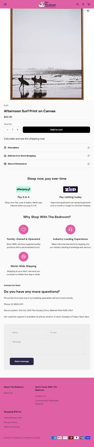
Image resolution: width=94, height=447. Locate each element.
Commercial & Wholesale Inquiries (47, 402)
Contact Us (40, 396)
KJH (6, 105)
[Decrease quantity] (7, 130)
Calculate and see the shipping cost (24, 138)
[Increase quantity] (17, 130)
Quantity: (8, 124)
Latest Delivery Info (13, 417)
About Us (8, 393)
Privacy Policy (10, 422)
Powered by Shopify (32, 438)
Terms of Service (12, 427)
